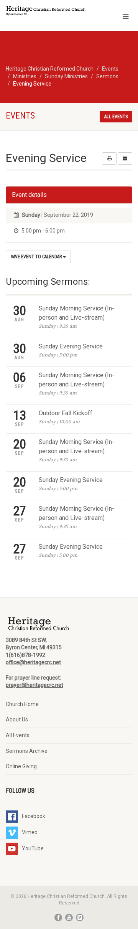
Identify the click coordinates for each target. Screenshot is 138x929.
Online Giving (21, 766)
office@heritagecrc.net (33, 662)
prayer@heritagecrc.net (34, 685)
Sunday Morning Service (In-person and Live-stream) (76, 313)
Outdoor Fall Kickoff (65, 413)
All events (116, 116)
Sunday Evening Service (71, 346)
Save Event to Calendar (37, 256)
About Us (17, 719)
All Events (18, 735)
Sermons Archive (27, 751)
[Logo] (46, 11)
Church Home (22, 704)
